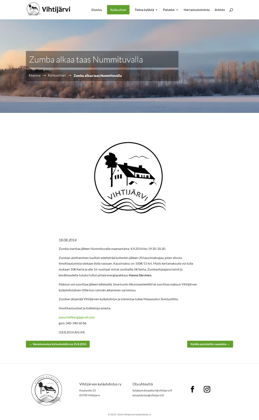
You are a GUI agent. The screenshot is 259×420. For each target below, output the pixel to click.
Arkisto (220, 10)
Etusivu (96, 10)
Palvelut (169, 10)
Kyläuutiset (118, 10)
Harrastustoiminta (197, 10)
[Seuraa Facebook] (192, 389)
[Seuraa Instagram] (207, 389)
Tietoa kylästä (144, 10)
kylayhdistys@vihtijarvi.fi (148, 395)
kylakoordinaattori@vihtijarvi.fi (152, 390)
